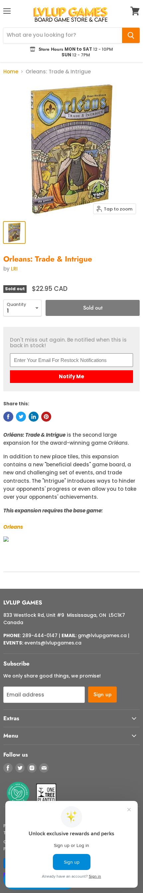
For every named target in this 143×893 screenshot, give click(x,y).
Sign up (102, 694)
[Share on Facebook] (8, 417)
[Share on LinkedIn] (34, 417)
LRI (14, 268)
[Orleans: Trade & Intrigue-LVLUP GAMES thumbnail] (14, 232)
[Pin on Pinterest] (46, 417)
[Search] (131, 35)
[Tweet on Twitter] (21, 417)
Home (10, 71)
